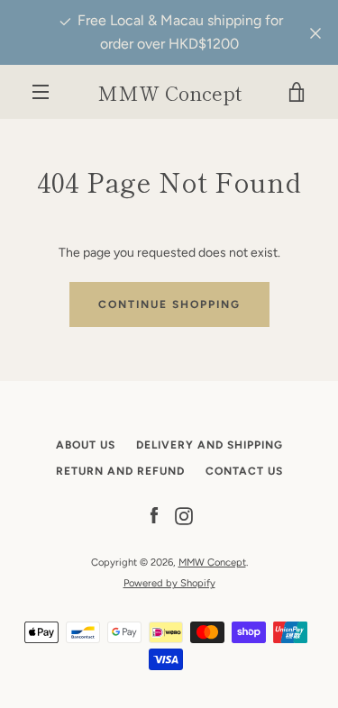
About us (85, 445)
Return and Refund (120, 471)
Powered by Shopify (169, 582)
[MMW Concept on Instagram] (184, 515)
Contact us (244, 471)
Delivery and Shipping (209, 445)
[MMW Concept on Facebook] (154, 515)
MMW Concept (169, 92)
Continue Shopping (169, 304)
